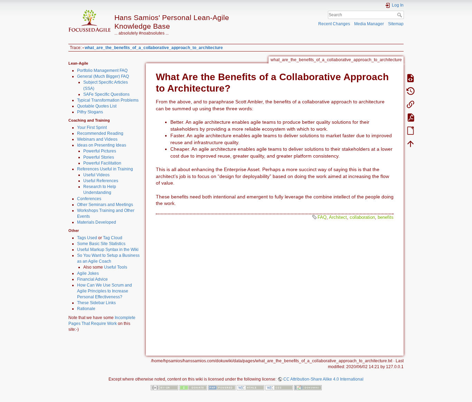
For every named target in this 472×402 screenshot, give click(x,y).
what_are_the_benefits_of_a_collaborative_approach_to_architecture (154, 47)
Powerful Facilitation (102, 163)
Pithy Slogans (90, 112)
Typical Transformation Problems (108, 100)
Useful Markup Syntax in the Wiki (108, 249)
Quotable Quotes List (96, 106)
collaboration (362, 217)
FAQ (322, 217)
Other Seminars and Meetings (105, 204)
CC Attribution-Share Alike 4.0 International (323, 379)
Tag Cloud (112, 237)
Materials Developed (96, 222)
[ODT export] (410, 130)
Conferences (89, 198)
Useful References (100, 180)
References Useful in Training (105, 169)
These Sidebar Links (96, 302)
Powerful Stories (98, 157)
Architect (338, 217)
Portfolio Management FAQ (102, 70)
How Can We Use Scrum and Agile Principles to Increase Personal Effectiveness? (104, 291)
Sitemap (396, 23)
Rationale (86, 308)
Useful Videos (96, 174)
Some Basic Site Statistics (101, 243)
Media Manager (369, 23)
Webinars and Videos (97, 139)
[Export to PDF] (410, 117)
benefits (386, 217)
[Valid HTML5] (250, 387)
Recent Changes (334, 23)
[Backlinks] (410, 104)
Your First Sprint (92, 127)
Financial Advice (92, 279)
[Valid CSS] (279, 387)
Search (400, 14)
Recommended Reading (100, 133)
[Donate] (193, 387)
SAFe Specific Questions (106, 94)
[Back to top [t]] (410, 143)
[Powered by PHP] (222, 387)
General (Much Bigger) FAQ (103, 76)
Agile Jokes (88, 273)
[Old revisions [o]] (410, 90)
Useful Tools (115, 267)
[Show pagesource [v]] (410, 77)
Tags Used (87, 237)
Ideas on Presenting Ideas (101, 145)
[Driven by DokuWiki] (308, 387)
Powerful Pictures (99, 151)
